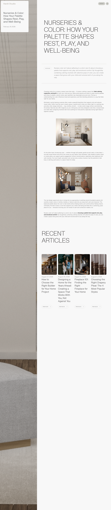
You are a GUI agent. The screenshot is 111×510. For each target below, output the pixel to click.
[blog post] (49, 265)
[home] (9, 4)
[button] (107, 3)
